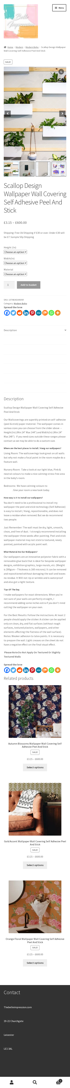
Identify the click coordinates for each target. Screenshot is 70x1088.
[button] (62, 114)
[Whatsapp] (51, 313)
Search (35, 1082)
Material (8, 269)
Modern (19, 47)
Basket (54, 1079)
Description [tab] (10, 330)
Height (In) (10, 247)
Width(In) (9, 258)
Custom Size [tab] (11, 378)
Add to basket (29, 284)
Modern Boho (32, 47)
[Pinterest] (32, 313)
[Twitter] (13, 313)
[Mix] (45, 313)
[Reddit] (19, 313)
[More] (58, 313)
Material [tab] (8, 359)
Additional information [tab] (17, 339)
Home (10, 47)
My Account (11, 1082)
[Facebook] (7, 313)
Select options (35, 767)
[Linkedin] (26, 313)
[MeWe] (39, 313)
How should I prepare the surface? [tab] (23, 368)
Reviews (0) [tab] (10, 387)
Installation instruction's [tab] (18, 349)
